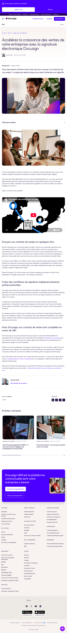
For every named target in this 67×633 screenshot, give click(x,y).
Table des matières (9, 122)
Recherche (25, 14)
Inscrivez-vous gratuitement (15, 489)
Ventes (4, 399)
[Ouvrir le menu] (3, 19)
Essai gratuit (59, 19)
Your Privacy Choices (38, 622)
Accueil (4, 33)
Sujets (62, 24)
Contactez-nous (37, 19)
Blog (9, 33)
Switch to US (18, 9)
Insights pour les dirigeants (20, 33)
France (29, 600)
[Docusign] (11, 18)
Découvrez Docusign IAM (14, 496)
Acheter (49, 19)
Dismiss (50, 9)
